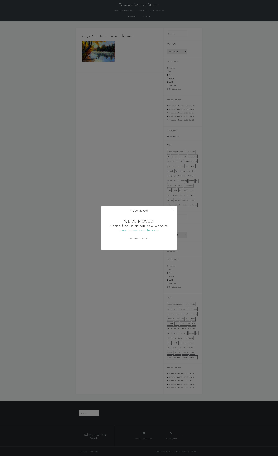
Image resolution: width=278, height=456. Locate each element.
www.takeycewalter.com (139, 230)
